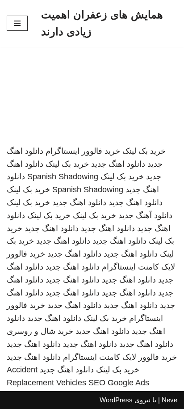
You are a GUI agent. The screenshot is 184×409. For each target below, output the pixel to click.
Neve (169, 400)
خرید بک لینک (144, 151)
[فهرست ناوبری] (17, 23)
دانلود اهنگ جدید (118, 164)
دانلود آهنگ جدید (145, 215)
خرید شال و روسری (40, 331)
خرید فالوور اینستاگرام (83, 151)
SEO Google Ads (118, 382)
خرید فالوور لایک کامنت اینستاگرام (120, 357)
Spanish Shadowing (62, 176)
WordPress (116, 400)
